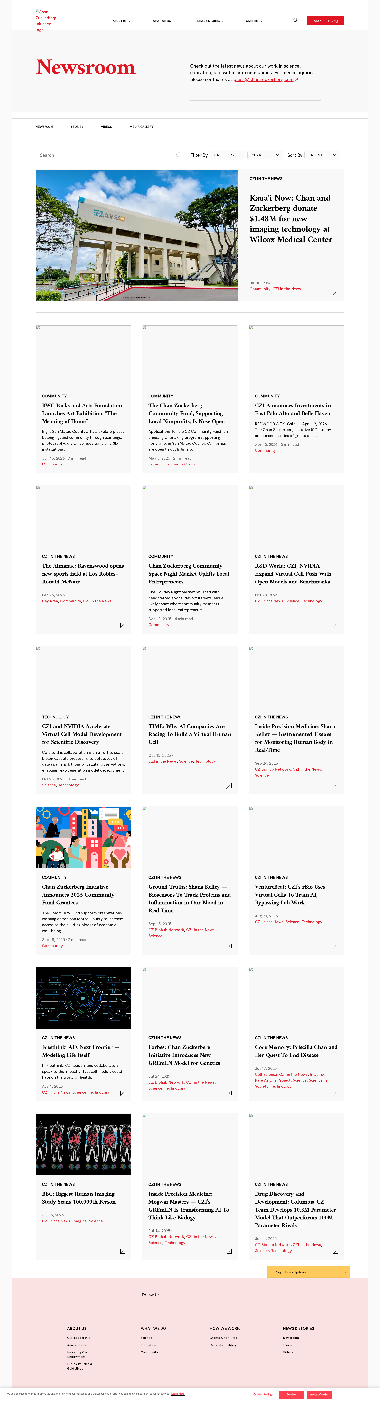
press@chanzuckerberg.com (263, 79)
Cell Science (266, 1074)
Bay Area (50, 600)
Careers (252, 21)
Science (292, 600)
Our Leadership (79, 1338)
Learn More (177, 1393)
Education (148, 1345)
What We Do (162, 21)
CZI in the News (287, 288)
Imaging (317, 1074)
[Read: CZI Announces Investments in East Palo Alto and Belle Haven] (296, 399)
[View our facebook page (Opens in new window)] (169, 1294)
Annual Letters (78, 1345)
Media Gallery (141, 126)
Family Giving (183, 464)
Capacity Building (223, 1345)
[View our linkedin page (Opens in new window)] (208, 1294)
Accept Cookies (319, 1394)
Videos (106, 126)
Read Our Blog (325, 20)
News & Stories (209, 21)
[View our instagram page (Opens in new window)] (182, 1294)
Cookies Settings (263, 1394)
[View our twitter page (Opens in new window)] (221, 1294)
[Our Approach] (47, 21)
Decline (291, 1394)
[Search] (295, 21)
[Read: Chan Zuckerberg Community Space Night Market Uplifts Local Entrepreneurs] (190, 559)
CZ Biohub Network (273, 769)
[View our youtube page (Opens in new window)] (233, 1294)
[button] (227, 155)
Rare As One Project (273, 1080)
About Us (120, 21)
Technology (311, 600)
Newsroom (44, 126)
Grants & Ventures (223, 1338)
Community (260, 288)
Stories (77, 126)
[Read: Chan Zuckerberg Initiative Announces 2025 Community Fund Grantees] (83, 880)
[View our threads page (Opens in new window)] (195, 1294)
